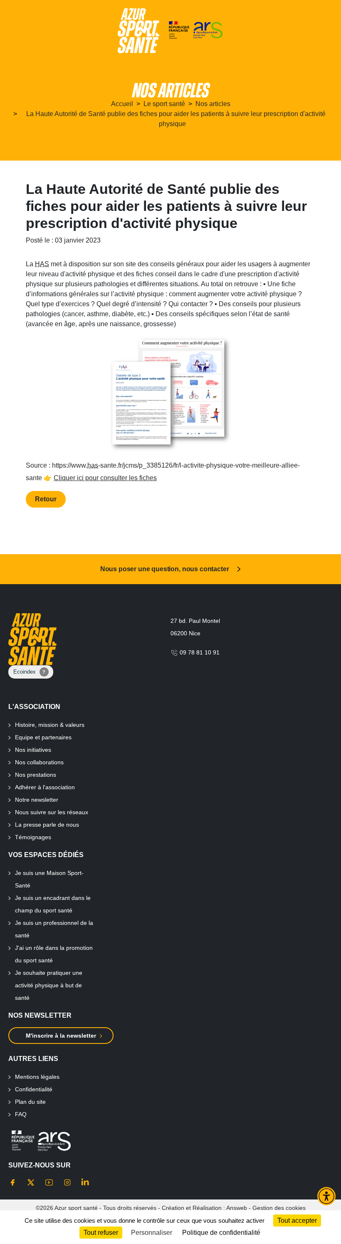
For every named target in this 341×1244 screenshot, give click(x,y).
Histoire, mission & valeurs (49, 724)
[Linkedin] (86, 1182)
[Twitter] (31, 1182)
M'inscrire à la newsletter (61, 1035)
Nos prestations (35, 774)
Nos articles (212, 103)
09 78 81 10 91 (199, 652)
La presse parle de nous (47, 824)
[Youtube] (49, 1182)
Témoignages (33, 837)
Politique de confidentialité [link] (221, 1232)
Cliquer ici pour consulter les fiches (105, 477)
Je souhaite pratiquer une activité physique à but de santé (48, 985)
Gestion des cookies (279, 1207)
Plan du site (30, 1101)
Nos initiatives (33, 749)
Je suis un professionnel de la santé (54, 929)
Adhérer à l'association (45, 787)
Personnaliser (151, 1232)
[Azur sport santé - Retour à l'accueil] (138, 30)
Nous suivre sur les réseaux (51, 812)
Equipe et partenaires (43, 737)
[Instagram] (67, 1182)
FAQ (21, 1114)
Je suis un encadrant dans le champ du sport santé (53, 904)
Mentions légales (37, 1076)
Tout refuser (101, 1232)
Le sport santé (164, 103)
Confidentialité (33, 1089)
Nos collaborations (39, 762)
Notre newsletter (36, 799)
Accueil (122, 103)
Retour (46, 499)
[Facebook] (12, 1182)
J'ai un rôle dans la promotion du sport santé (54, 954)
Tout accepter (297, 1220)
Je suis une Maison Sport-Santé (49, 879)
